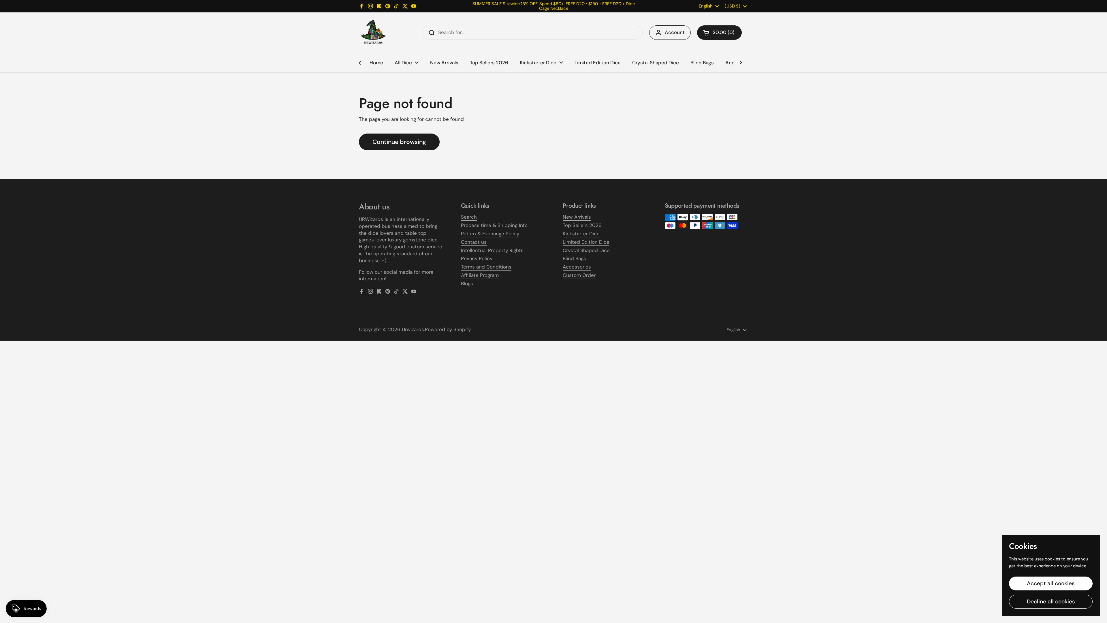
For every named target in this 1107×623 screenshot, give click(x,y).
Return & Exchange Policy (490, 233)
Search (469, 217)
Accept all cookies (1051, 583)
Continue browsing (399, 142)
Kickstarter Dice (581, 233)
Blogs (467, 283)
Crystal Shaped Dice (586, 250)
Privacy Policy (476, 258)
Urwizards (413, 329)
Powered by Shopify (448, 329)
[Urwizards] (373, 32)
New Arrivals (577, 217)
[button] (719, 32)
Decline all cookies (1051, 601)
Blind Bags (574, 258)
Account (675, 32)
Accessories (577, 267)
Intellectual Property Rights (492, 250)
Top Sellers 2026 (582, 225)
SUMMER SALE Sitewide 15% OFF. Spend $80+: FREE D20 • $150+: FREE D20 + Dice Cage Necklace (553, 6)
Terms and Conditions (486, 267)
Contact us (474, 242)
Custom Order (579, 275)
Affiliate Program (480, 275)
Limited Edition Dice (586, 242)
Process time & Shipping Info (494, 225)
